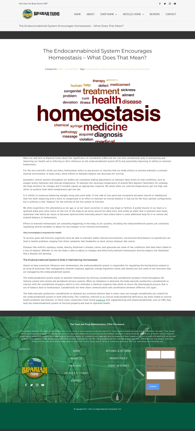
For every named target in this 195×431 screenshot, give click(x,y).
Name (150, 348)
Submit (153, 386)
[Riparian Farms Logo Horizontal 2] (40, 9)
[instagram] (170, 4)
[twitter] (165, 4)
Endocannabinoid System (120, 69)
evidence (100, 300)
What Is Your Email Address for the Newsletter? (161, 368)
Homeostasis (143, 69)
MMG (119, 409)
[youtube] (175, 4)
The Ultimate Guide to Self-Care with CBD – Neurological (44, 3)
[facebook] (160, 4)
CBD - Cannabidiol (68, 69)
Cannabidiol (92, 69)
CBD (103, 69)
